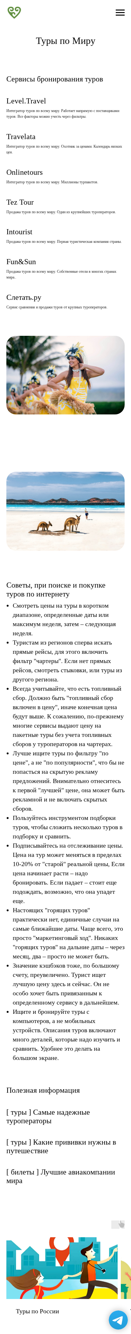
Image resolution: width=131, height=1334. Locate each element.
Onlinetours (24, 172)
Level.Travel (26, 101)
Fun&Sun (21, 262)
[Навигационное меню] (120, 13)
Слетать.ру (23, 297)
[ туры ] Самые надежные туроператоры (48, 1116)
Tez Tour (20, 202)
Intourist (19, 232)
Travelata (21, 136)
